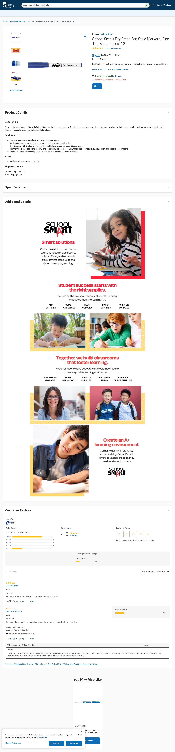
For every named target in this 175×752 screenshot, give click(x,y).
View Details (87, 741)
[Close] (81, 731)
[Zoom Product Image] (85, 36)
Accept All (74, 743)
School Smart (107, 34)
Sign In (96, 55)
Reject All (56, 743)
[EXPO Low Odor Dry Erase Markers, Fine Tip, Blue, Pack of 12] (87, 704)
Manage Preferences (13, 743)
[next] (16, 85)
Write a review (116, 48)
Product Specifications (118, 70)
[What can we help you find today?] (147, 5)
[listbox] (16, 59)
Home (5, 21)
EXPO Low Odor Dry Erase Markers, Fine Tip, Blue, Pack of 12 (87, 732)
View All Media (16, 90)
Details (118, 76)
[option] (16, 39)
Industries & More (17, 21)
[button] (162, 5)
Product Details (98, 70)
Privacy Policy (41, 737)
